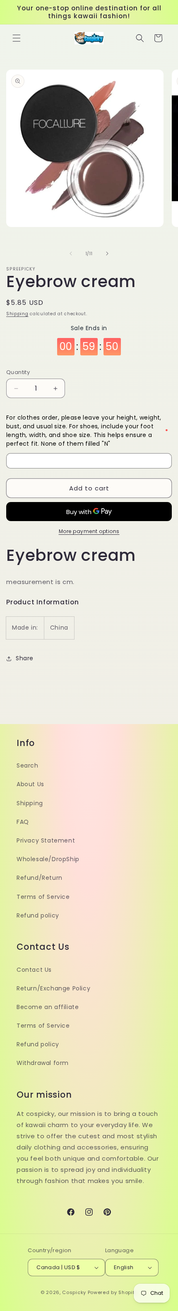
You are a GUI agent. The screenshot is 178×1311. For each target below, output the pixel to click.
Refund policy (38, 915)
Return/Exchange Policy (53, 988)
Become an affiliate (48, 1007)
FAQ (23, 822)
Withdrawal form (43, 1063)
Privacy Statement (46, 840)
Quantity (18, 372)
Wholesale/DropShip (48, 859)
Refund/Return (40, 878)
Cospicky (74, 1292)
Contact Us (34, 970)
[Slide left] (71, 253)
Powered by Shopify (113, 1292)
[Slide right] (107, 253)
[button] (16, 38)
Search (27, 765)
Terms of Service (43, 897)
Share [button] (25, 658)
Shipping (17, 314)
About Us (30, 784)
